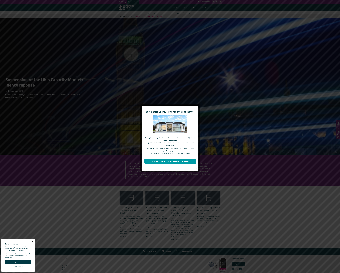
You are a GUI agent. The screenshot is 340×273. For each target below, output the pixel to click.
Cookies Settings (18, 266)
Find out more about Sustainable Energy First (171, 161)
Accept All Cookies (18, 262)
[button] (32, 241)
